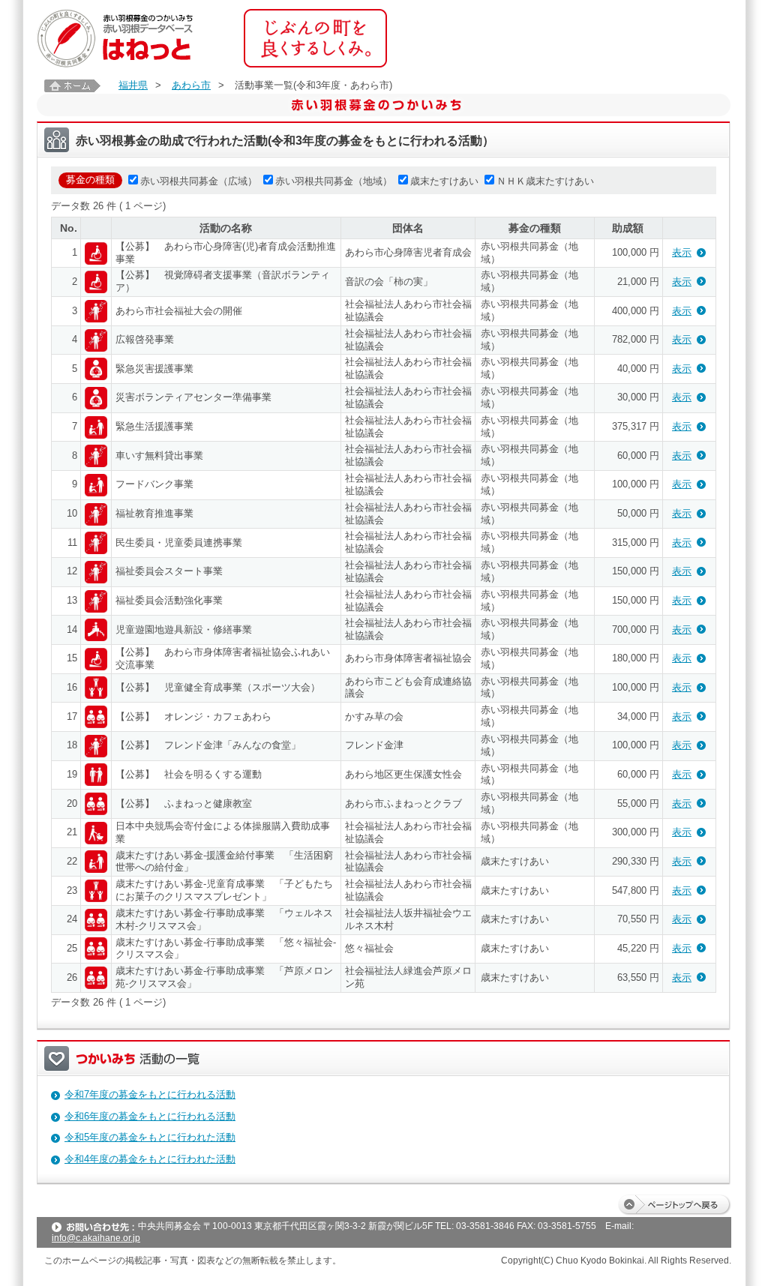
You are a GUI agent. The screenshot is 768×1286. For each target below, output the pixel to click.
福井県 (133, 85)
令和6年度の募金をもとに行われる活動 (150, 1116)
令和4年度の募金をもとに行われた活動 (150, 1159)
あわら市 (191, 85)
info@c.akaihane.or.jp (96, 1238)
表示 (682, 252)
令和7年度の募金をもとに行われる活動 (150, 1094)
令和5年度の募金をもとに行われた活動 (150, 1137)
